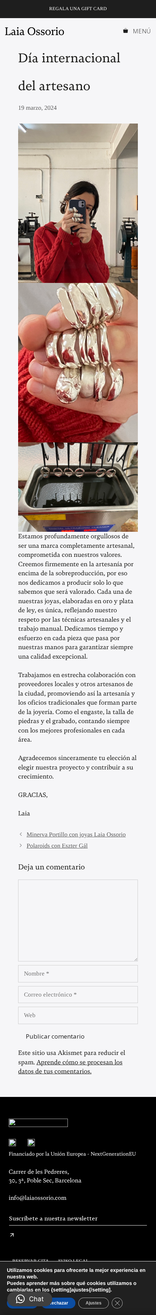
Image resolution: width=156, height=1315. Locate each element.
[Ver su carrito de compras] (126, 31)
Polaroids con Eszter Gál (57, 845)
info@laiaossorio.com (37, 1198)
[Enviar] (12, 1235)
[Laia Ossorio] (36, 31)
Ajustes (94, 1303)
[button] (29, 1299)
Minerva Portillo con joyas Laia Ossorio (76, 834)
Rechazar (58, 1303)
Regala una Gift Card (78, 8)
